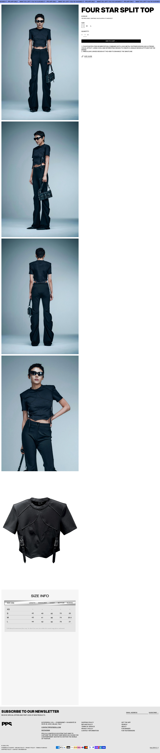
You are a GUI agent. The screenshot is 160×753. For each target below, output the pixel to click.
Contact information (19, 749)
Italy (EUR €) (153, 747)
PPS (7, 745)
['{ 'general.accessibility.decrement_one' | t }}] (82, 35)
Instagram (45, 730)
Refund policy (19, 747)
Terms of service (41, 747)
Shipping (93, 18)
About (123, 726)
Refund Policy (87, 724)
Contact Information (90, 730)
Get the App (126, 722)
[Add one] (88, 35)
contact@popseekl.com (51, 727)
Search (124, 724)
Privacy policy (30, 747)
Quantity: (85, 31)
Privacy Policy (87, 728)
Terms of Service (88, 726)
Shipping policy (6, 749)
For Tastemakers (128, 730)
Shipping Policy (87, 722)
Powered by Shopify (7, 747)
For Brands (125, 728)
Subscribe (153, 712)
